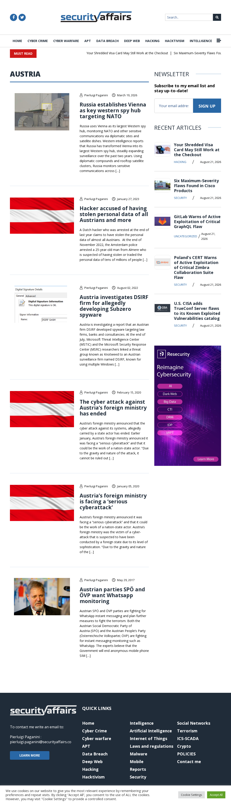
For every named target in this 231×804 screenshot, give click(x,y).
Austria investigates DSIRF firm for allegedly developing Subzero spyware (114, 305)
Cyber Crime (38, 41)
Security (180, 198)
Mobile (136, 761)
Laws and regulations (151, 746)
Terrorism (187, 730)
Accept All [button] (216, 795)
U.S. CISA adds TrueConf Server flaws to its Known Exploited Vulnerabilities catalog (197, 311)
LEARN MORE (29, 755)
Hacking (152, 41)
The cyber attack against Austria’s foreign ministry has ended (113, 407)
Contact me (189, 761)
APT (87, 41)
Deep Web (132, 41)
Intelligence (201, 41)
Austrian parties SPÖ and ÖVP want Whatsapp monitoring (112, 595)
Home (17, 41)
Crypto (184, 746)
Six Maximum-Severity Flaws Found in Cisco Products (196, 185)
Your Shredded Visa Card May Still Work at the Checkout (121, 53)
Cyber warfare (66, 41)
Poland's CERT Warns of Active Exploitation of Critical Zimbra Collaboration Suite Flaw (196, 267)
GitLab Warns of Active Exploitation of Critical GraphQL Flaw (197, 221)
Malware (138, 754)
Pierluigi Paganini (96, 95)
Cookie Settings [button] (191, 795)
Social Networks (193, 723)
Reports (138, 769)
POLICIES (186, 754)
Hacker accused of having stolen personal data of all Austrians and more (114, 214)
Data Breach (107, 41)
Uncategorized (185, 236)
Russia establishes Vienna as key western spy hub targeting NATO (113, 110)
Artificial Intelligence (151, 730)
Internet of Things (148, 738)
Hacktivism (174, 41)
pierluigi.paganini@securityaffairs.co (40, 741)
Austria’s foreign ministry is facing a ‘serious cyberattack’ (113, 501)
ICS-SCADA (188, 738)
